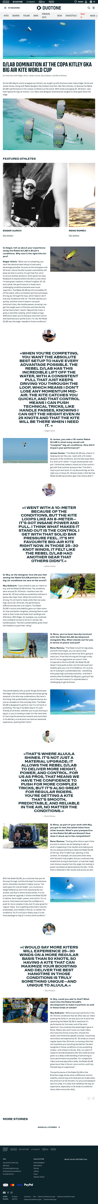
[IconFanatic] (30, 2)
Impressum (27, 1196)
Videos (36, 1171)
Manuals (6, 1165)
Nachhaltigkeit (39, 1163)
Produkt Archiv (8, 1174)
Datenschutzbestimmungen (46, 1196)
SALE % (83, 16)
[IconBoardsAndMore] (5, 1149)
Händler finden (39, 1177)
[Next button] (93, 1098)
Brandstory (38, 1165)
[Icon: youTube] (4, 1193)
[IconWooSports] (51, 2)
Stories (36, 1168)
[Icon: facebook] (8, 1193)
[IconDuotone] (18, 2)
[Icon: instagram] (11, 1193)
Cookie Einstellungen (50, 1199)
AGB (34, 1196)
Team (36, 1174)
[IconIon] (6, 2)
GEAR (59, 16)
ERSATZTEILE (71, 16)
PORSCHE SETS (46, 16)
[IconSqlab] (42, 2)
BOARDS (15, 16)
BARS (36, 16)
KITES (6, 16)
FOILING (26, 16)
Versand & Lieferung (10, 1163)
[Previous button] (89, 1098)
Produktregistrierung (11, 1168)
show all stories (47, 1127)
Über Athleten (8, 236)
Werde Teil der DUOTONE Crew (75, 1159)
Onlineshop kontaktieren (12, 1171)
